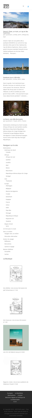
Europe (7, 183)
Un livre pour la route (9, 229)
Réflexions (8, 241)
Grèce (7, 205)
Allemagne (9, 186)
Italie (23, 79)
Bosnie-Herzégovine (12, 191)
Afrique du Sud (10, 157)
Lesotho (8, 162)
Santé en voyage (9, 246)
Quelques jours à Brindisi (11, 77)
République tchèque (12, 216)
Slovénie (8, 221)
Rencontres (8, 244)
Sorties (7, 254)
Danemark (9, 196)
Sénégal (8, 176)
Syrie (7, 226)
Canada (8, 152)
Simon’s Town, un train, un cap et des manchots (15, 32)
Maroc (8, 168)
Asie (6, 179)
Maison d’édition (8, 249)
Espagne (8, 199)
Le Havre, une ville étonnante (13, 119)
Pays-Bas (8, 210)
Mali (7, 165)
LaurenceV (9, 35)
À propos (10, 393)
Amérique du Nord (10, 150)
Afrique (7, 155)
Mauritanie (9, 170)
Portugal (8, 213)
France (24, 121)
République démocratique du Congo (17, 173)
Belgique (8, 188)
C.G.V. (15, 401)
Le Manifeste (19, 393)
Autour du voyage (8, 239)
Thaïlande (9, 181)
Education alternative (11, 236)
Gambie (8, 160)
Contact (20, 395)
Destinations (7, 148)
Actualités (7, 251)
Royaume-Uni (10, 218)
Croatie (8, 194)
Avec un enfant (7, 231)
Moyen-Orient (9, 224)
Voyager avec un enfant (11, 233)
